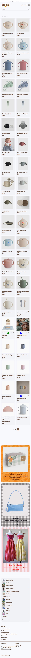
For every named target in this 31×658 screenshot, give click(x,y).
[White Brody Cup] (8, 146)
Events (2, 630)
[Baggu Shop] (15, 500)
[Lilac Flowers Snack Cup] (8, 27)
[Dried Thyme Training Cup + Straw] (23, 286)
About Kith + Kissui (5, 629)
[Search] (28, 9)
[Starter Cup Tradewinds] (23, 349)
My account (3, 639)
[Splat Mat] (8, 328)
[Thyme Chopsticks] (8, 107)
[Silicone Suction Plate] (23, 328)
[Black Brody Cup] (8, 127)
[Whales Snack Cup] (23, 266)
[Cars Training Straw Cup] (23, 47)
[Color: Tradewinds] (3, 333)
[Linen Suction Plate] (23, 205)
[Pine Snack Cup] (8, 205)
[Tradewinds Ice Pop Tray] (23, 88)
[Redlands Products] (15, 459)
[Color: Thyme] (6, 417)
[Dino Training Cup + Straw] (23, 225)
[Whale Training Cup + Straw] (8, 286)
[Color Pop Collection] (15, 546)
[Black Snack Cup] (8, 166)
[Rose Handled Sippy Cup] (23, 67)
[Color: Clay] (8, 417)
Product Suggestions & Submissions (9, 634)
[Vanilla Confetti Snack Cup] (23, 246)
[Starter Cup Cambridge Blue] (8, 370)
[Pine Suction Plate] (8, 224)
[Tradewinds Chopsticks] (23, 107)
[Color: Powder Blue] (21, 333)
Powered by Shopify (5, 655)
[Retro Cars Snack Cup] (8, 245)
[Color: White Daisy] (3, 417)
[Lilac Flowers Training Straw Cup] (8, 48)
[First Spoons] (23, 307)
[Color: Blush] (6, 333)
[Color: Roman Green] (8, 333)
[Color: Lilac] (23, 333)
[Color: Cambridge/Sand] (26, 312)
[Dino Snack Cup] (23, 27)
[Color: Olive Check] (11, 333)
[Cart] (25, 5)
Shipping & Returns (5, 632)
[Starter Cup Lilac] (23, 369)
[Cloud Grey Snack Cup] (23, 166)
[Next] (18, 429)
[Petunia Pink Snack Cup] (23, 146)
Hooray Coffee (4, 637)
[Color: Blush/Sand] (21, 312)
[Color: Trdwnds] (18, 333)
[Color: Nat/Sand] (23, 312)
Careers (3, 635)
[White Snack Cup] (23, 185)
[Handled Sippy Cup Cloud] (23, 411)
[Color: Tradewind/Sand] (18, 312)
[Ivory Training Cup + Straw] (8, 307)
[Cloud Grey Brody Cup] (23, 127)
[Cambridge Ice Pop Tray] (8, 88)
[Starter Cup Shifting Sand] (8, 349)
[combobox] (15, 9)
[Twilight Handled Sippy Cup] (8, 68)
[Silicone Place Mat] (8, 413)
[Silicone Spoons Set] (23, 391)
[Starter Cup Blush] (8, 390)
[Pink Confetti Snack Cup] (8, 266)
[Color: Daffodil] (26, 333)
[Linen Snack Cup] (8, 185)
